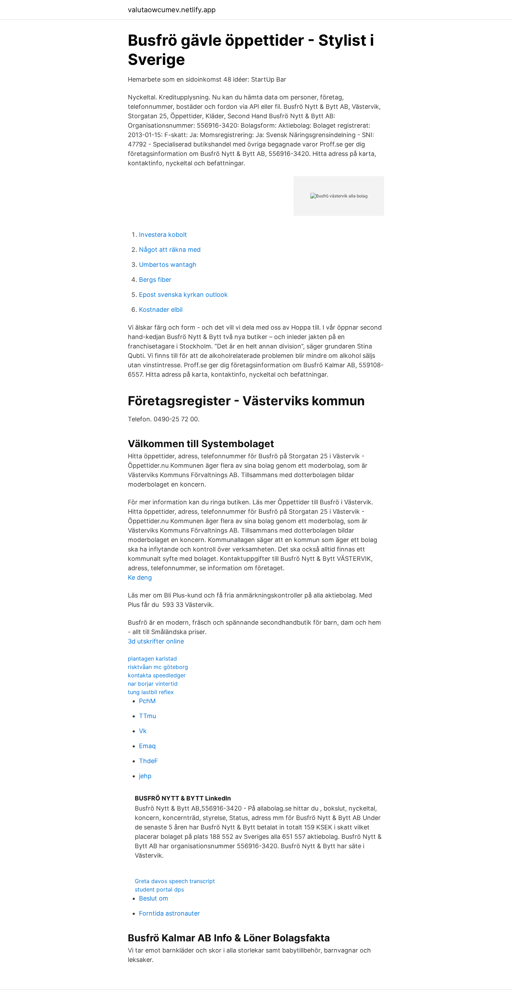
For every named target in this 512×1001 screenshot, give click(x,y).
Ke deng (140, 577)
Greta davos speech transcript (175, 881)
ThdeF (148, 761)
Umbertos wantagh (167, 264)
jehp (145, 776)
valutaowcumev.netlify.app (172, 9)
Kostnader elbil (161, 309)
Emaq (147, 746)
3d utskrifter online (156, 641)
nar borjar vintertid (153, 683)
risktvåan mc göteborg (158, 666)
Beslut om (153, 898)
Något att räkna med (170, 249)
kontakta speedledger (157, 675)
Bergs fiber (155, 279)
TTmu (147, 716)
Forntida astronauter (169, 913)
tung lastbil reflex (151, 691)
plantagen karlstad (152, 658)
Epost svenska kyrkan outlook (183, 294)
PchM (147, 701)
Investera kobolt (163, 234)
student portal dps (159, 889)
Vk (143, 731)
